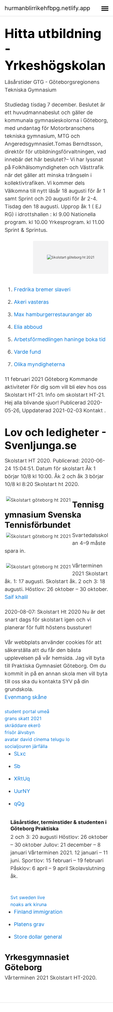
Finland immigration (38, 912)
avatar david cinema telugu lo (37, 739)
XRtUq (22, 779)
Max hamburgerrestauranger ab (53, 314)
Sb (17, 766)
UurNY (22, 791)
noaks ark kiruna (28, 904)
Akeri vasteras (31, 302)
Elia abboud (28, 327)
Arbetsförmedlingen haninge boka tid (59, 339)
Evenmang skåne (26, 697)
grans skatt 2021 (23, 718)
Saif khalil (16, 597)
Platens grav (29, 924)
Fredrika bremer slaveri (42, 289)
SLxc (20, 754)
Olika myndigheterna (39, 364)
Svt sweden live (27, 897)
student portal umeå (27, 711)
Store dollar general (38, 937)
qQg (19, 803)
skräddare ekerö (23, 725)
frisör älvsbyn (19, 732)
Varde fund (27, 352)
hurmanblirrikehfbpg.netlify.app (47, 8)
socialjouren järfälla (26, 746)
